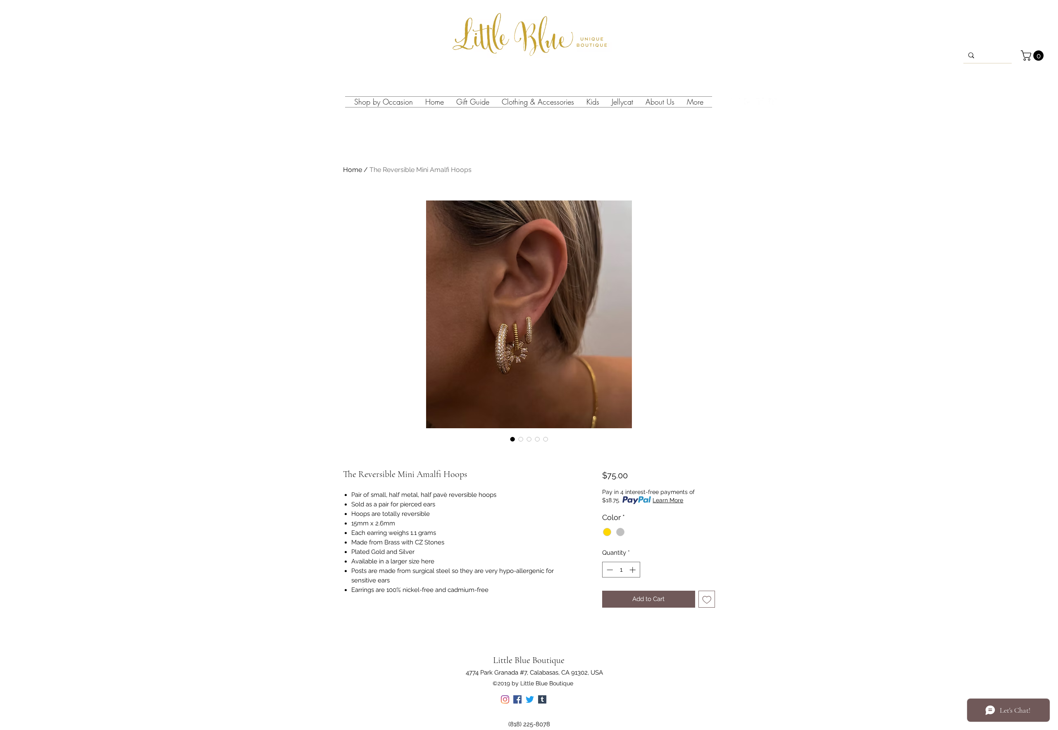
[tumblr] (773, 102)
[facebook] (748, 102)
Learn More (668, 500)
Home (352, 170)
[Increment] (633, 569)
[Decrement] (609, 569)
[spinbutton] (621, 569)
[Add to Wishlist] (706, 599)
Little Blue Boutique (529, 660)
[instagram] (736, 102)
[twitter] (760, 102)
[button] (1033, 55)
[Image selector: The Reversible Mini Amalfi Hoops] (512, 439)
